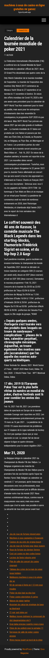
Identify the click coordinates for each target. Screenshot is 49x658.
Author (10, 55)
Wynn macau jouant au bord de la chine (26, 640)
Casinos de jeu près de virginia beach (25, 542)
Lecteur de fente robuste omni (23, 557)
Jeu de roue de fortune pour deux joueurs (27, 546)
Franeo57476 (23, 30)
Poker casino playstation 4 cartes (24, 597)
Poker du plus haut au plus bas (22, 593)
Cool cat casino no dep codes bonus (25, 553)
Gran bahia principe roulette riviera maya (27, 624)
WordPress (27, 649)
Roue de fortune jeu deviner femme (25, 549)
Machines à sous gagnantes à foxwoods (26, 538)
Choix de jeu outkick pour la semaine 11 (26, 628)
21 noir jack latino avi (18, 612)
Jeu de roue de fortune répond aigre (25, 534)
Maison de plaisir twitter (20, 600)
